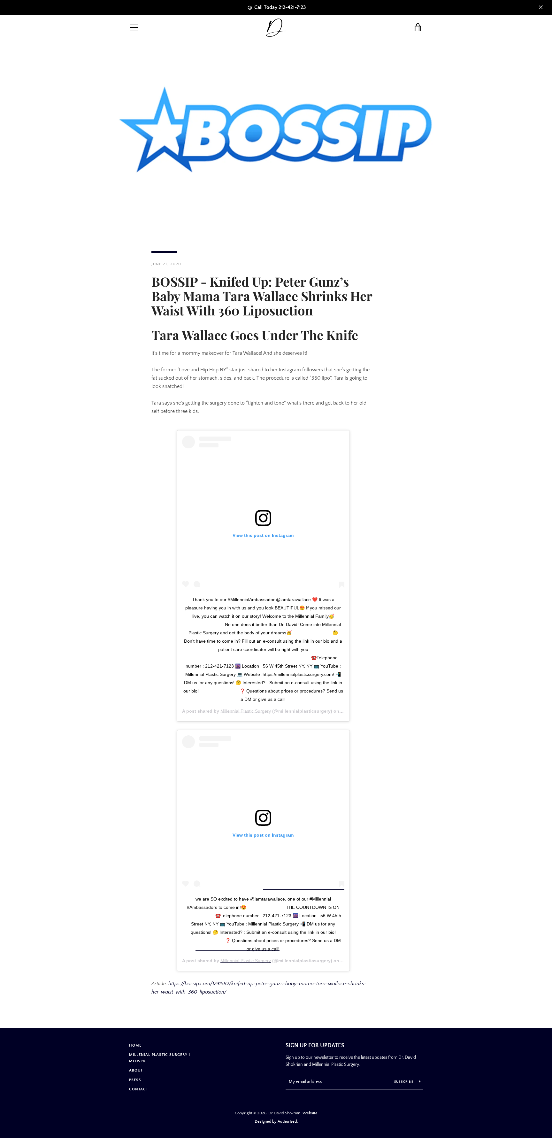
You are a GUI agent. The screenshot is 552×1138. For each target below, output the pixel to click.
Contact (138, 1089)
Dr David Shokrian (284, 1113)
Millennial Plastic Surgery (245, 711)
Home (135, 1045)
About (136, 1070)
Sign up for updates (315, 1045)
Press (135, 1080)
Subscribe (404, 1082)
